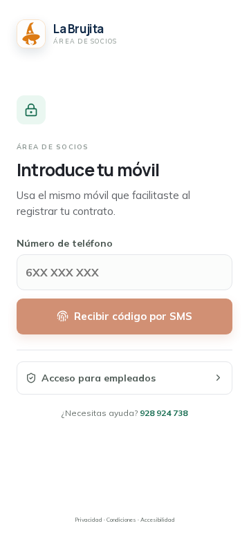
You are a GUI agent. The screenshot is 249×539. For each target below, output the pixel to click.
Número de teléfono (65, 243)
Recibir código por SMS (133, 316)
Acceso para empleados (99, 378)
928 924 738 (163, 413)
